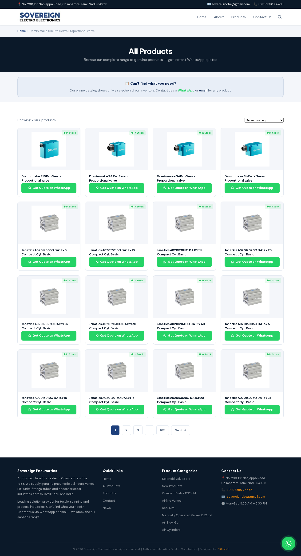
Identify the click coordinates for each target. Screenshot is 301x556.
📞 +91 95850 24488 (268, 4)
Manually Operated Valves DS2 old (187, 515)
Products (238, 17)
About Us (109, 493)
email (203, 90)
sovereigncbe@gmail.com (246, 497)
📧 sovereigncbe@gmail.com (228, 4)
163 (162, 430)
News (107, 508)
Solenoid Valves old (176, 479)
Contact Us (262, 17)
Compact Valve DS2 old (179, 493)
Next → (180, 430)
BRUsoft (223, 549)
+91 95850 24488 (240, 490)
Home (201, 17)
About (219, 17)
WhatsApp (186, 90)
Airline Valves (172, 501)
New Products (172, 486)
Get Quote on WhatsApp (51, 188)
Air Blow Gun (171, 522)
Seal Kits (168, 508)
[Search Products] (280, 17)
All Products (111, 486)
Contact (109, 501)
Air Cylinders (171, 530)
